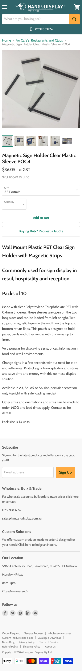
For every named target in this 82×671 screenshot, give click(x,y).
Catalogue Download (49, 637)
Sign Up (65, 472)
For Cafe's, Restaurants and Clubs (39, 40)
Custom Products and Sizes (17, 637)
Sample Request (33, 633)
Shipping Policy (31, 646)
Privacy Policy (27, 642)
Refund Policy (10, 646)
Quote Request (11, 633)
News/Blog (8, 642)
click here (72, 497)
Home (6, 40)
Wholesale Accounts (59, 633)
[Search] (74, 19)
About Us (50, 646)
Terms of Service (48, 642)
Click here (24, 545)
